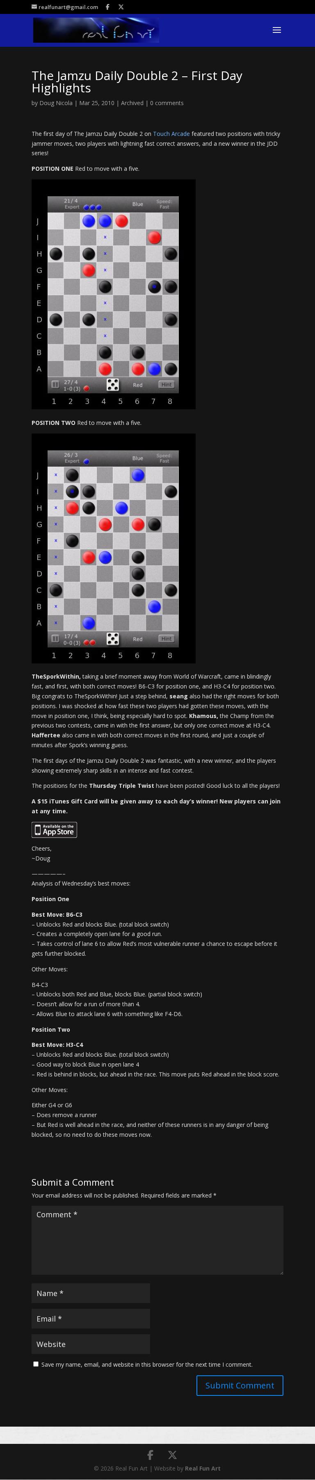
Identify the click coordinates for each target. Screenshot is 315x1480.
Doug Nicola (56, 103)
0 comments (167, 103)
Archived (132, 103)
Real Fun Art (203, 1468)
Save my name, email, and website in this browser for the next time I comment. (147, 1364)
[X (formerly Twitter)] (121, 7)
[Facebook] (108, 7)
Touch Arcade (171, 134)
